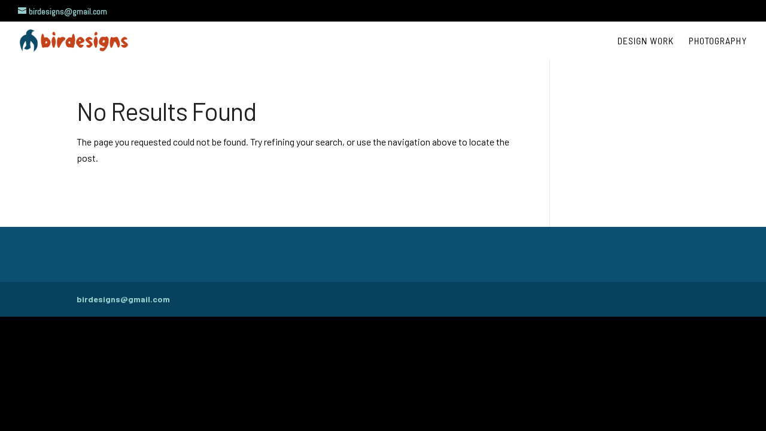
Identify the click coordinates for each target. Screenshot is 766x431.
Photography (718, 41)
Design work (646, 41)
